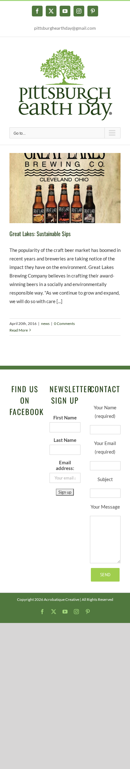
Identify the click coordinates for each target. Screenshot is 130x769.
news (45, 323)
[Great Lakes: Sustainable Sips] (65, 188)
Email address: (65, 465)
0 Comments (64, 323)
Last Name (65, 440)
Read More (18, 330)
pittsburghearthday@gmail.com (65, 28)
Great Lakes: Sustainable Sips (40, 233)
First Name (65, 417)
